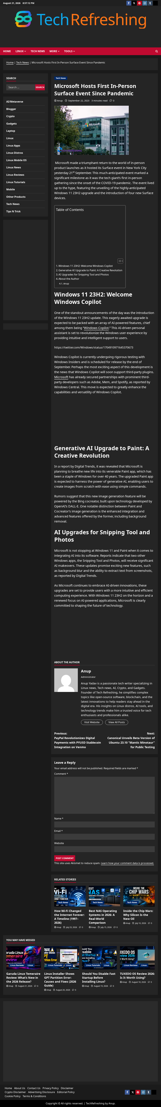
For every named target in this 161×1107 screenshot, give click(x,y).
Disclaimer (67, 1088)
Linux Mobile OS (16, 160)
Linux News (13, 167)
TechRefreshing (95, 1103)
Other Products (15, 197)
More (53, 51)
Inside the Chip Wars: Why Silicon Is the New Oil (138, 915)
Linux (20, 51)
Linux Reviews (15, 175)
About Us (19, 1088)
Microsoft (61, 377)
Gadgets (11, 123)
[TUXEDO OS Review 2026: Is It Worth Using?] (137, 957)
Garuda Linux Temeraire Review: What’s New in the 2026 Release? (23, 977)
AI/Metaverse (14, 101)
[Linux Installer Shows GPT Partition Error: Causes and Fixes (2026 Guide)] (61, 957)
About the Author (68, 278)
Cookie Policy (12, 1096)
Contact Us (33, 1088)
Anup (60, 100)
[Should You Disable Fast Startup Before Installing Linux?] (99, 957)
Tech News (38, 51)
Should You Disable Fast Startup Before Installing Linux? (98, 977)
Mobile (10, 189)
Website (59, 843)
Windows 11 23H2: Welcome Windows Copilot (85, 266)
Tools (68, 51)
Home (7, 51)
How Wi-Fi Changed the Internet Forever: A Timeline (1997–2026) (69, 917)
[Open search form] (156, 51)
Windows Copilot (96, 328)
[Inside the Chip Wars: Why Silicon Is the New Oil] (139, 896)
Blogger (11, 109)
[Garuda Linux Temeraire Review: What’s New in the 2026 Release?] (23, 957)
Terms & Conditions (34, 1096)
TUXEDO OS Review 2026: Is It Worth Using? (137, 975)
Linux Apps (13, 145)
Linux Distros (14, 153)
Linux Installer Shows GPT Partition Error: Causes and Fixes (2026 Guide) (60, 979)
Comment (61, 773)
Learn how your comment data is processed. (127, 863)
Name (58, 818)
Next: (131, 740)
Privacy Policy (51, 1088)
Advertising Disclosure (41, 1092)
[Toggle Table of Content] (118, 261)
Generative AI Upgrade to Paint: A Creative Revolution (90, 270)
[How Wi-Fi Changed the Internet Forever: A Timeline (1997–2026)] (70, 896)
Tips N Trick (13, 211)
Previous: (77, 740)
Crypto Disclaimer (15, 1092)
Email (58, 831)
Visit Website (92, 722)
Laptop (10, 131)
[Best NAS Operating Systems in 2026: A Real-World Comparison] (104, 896)
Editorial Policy (66, 1092)
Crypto (10, 116)
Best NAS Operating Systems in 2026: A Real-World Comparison (103, 917)
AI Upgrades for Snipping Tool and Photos (83, 274)
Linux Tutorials (15, 182)
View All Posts (116, 722)
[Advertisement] (89, 235)
